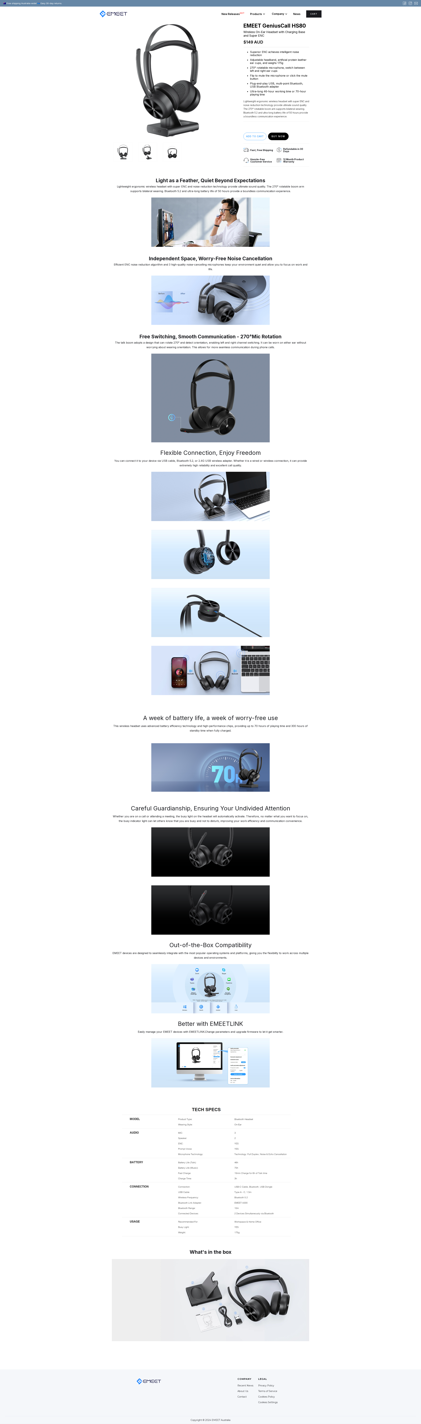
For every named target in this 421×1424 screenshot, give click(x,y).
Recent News (245, 1385)
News (296, 14)
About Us (242, 1391)
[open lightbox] (172, 81)
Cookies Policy (266, 1396)
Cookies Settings (268, 1402)
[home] (113, 14)
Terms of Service (267, 1391)
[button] (258, 14)
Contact (242, 1396)
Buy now (278, 136)
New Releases (233, 14)
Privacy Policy (266, 1385)
